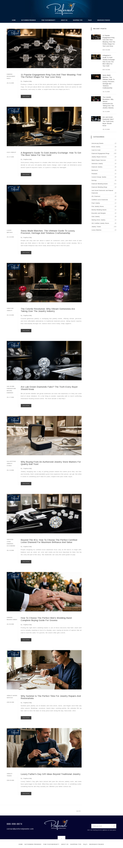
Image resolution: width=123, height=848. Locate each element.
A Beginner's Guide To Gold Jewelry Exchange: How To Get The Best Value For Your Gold (51, 154)
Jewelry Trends (104, 226)
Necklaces (104, 170)
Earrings (104, 180)
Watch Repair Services (104, 160)
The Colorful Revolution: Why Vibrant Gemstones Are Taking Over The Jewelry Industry (48, 310)
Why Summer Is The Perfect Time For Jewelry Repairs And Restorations (51, 697)
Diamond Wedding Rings (104, 187)
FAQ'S (90, 20)
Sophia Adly (27, 81)
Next (77, 811)
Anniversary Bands (104, 143)
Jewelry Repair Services (104, 157)
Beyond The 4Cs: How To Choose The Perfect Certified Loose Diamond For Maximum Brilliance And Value (49, 541)
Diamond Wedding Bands (104, 183)
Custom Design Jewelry (104, 177)
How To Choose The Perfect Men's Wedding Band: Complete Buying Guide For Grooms (46, 619)
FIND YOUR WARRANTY (48, 20)
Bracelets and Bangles (104, 213)
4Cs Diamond (11, 545)
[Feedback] (114, 826)
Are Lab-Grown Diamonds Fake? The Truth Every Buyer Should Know (49, 388)
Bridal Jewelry (104, 146)
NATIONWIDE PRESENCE (28, 20)
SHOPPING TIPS (77, 20)
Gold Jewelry (11, 152)
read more (26, 96)
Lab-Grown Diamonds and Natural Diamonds (104, 192)
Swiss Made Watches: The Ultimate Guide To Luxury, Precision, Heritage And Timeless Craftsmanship (48, 232)
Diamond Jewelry (104, 167)
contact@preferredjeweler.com (20, 829)
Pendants (104, 173)
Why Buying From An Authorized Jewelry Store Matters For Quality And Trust (51, 463)
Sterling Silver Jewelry (104, 220)
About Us (64, 20)
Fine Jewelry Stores (104, 206)
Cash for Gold (104, 150)
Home (14, 20)
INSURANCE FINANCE (103, 20)
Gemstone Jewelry (104, 163)
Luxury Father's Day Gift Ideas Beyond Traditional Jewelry (50, 774)
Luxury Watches (104, 230)
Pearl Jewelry (104, 203)
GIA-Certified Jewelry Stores (11, 463)
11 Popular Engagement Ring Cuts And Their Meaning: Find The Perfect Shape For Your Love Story (51, 75)
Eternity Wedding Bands (104, 210)
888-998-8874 (14, 824)
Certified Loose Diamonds (10, 541)
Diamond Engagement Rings (11, 76)
